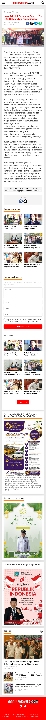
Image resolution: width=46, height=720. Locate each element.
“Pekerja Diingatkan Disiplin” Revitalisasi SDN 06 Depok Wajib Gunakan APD (11, 265)
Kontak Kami (16, 717)
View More (23, 402)
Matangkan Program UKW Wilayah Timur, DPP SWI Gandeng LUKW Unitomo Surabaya (12, 246)
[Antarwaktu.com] (23, 2)
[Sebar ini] (27, 23)
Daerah (6, 24)
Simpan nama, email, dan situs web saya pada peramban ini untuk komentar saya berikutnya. (22, 320)
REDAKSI (33, 714)
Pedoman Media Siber (32, 717)
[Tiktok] (25, 201)
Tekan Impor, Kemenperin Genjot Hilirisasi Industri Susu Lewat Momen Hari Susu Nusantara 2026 (28, 686)
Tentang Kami (22, 714)
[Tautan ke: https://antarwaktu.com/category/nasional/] (41, 631)
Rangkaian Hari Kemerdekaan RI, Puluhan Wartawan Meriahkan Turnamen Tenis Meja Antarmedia (12, 227)
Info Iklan (5, 717)
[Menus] (4, 2)
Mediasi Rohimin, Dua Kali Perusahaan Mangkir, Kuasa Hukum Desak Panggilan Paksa (33, 265)
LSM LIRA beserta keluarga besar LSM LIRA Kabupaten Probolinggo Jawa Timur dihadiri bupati (23, 189)
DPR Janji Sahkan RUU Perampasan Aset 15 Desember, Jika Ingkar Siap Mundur (22, 662)
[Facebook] (21, 201)
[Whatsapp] (40, 23)
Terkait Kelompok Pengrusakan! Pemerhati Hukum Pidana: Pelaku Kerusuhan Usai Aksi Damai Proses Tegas (32, 227)
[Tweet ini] (32, 23)
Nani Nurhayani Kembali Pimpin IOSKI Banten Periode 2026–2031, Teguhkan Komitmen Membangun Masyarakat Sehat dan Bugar (33, 246)
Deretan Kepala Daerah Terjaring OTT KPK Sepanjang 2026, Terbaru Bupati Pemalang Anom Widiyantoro (28, 674)
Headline (11, 24)
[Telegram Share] (36, 23)
